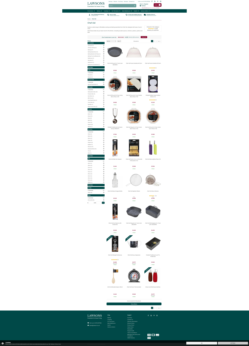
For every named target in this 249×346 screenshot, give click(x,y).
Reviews (126, 1)
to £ (95, 202)
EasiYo (109, 325)
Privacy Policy (130, 325)
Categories (91, 43)
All (103, 72)
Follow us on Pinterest (158, 1)
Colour (90, 109)
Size (89, 158)
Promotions (90, 11)
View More (134, 304)
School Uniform (111, 327)
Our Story (129, 317)
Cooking (110, 319)
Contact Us (130, 319)
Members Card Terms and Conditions (133, 335)
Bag (159, 5)
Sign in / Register (144, 4)
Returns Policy (130, 323)
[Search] (134, 5)
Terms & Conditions (132, 332)
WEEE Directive (131, 337)
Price (89, 195)
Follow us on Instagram (160, 1)
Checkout (156, 5)
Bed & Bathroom (112, 323)
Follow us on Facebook (152, 1)
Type (89, 70)
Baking (109, 317)
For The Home (111, 321)
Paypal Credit (130, 330)
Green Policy (130, 327)
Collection (91, 79)
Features (90, 87)
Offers (89, 188)
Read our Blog (155, 1)
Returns (115, 1)
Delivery (111, 1)
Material (90, 129)
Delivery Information (132, 321)
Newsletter (130, 329)
